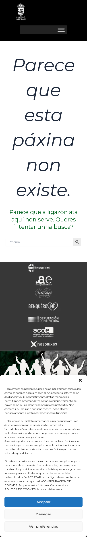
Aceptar (44, 502)
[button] (80, 380)
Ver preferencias (43, 526)
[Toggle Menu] (61, 30)
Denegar (43, 514)
